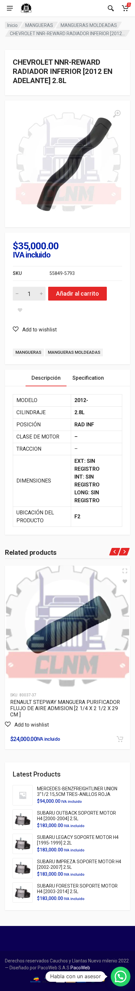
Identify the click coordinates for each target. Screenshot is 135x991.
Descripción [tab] (46, 378)
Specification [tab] (88, 378)
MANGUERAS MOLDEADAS (89, 25)
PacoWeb (79, 967)
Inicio (12, 25)
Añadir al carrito (77, 293)
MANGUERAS (39, 25)
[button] (35, 329)
